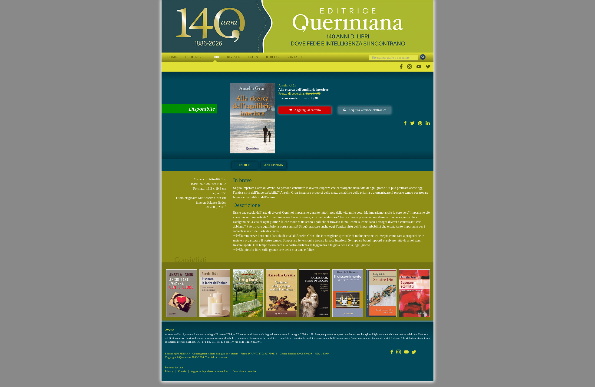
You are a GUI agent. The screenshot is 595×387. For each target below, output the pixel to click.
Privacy (169, 371)
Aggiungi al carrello (307, 110)
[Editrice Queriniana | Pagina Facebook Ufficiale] (401, 66)
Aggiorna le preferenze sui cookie (209, 371)
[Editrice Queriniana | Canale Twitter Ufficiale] (428, 66)
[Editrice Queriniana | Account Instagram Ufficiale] (410, 66)
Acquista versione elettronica (367, 110)
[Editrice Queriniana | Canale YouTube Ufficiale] (419, 66)
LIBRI (215, 57)
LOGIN (253, 57)
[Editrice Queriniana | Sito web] (297, 26)
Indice (244, 165)
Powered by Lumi (174, 367)
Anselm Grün (287, 85)
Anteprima (273, 165)
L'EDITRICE (194, 57)
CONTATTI (294, 57)
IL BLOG (272, 57)
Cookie (182, 371)
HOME (172, 57)
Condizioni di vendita (244, 371)
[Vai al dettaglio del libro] (181, 293)
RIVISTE (233, 57)
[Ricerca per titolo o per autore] (423, 57)
